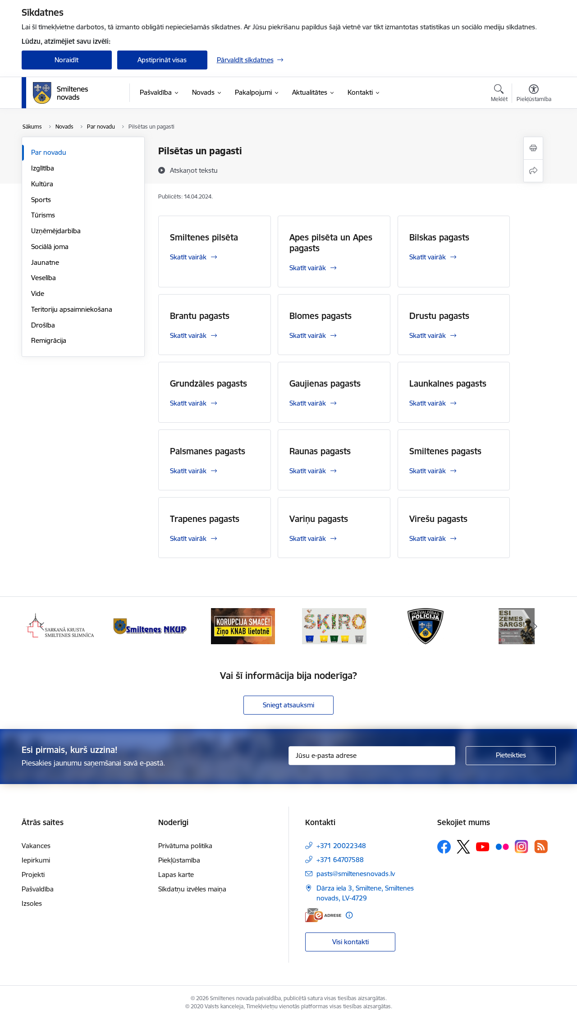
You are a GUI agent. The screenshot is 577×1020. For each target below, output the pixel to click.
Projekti (33, 874)
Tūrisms (43, 215)
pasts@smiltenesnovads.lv (355, 873)
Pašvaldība (38, 889)
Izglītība (42, 168)
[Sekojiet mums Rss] (541, 846)
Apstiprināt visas (162, 59)
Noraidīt (66, 59)
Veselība (43, 277)
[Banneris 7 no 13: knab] (243, 625)
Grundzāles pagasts (208, 383)
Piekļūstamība (179, 860)
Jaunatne (45, 262)
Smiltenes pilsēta (204, 237)
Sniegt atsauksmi (288, 705)
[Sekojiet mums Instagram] (521, 846)
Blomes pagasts (320, 315)
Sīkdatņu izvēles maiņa (192, 889)
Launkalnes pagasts (447, 383)
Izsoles (32, 903)
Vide (37, 293)
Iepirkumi (36, 860)
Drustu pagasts (439, 315)
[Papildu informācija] (349, 915)
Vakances (36, 845)
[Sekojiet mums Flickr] (502, 846)
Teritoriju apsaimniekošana (71, 309)
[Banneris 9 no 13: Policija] (426, 625)
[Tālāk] (535, 626)
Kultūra (42, 184)
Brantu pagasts (199, 315)
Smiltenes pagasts (445, 451)
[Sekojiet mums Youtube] (483, 846)
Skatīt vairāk (188, 257)
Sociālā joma (50, 246)
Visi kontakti (350, 941)
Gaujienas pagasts (325, 383)
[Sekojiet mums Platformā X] (463, 847)
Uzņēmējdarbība (56, 230)
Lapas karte (176, 874)
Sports (41, 199)
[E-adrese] (323, 915)
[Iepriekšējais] (42, 626)
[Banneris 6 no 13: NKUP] (151, 625)
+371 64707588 (340, 859)
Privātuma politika (185, 845)
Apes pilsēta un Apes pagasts (330, 243)
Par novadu (48, 152)
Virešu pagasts (438, 518)
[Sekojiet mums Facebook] (444, 847)
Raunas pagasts (320, 451)
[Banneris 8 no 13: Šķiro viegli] (334, 625)
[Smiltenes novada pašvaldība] (60, 93)
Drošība (43, 325)
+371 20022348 (341, 845)
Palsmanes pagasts (207, 451)
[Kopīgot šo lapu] (533, 171)
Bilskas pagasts (439, 237)
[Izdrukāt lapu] (533, 148)
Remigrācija (48, 340)
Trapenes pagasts (204, 518)
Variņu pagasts (318, 518)
